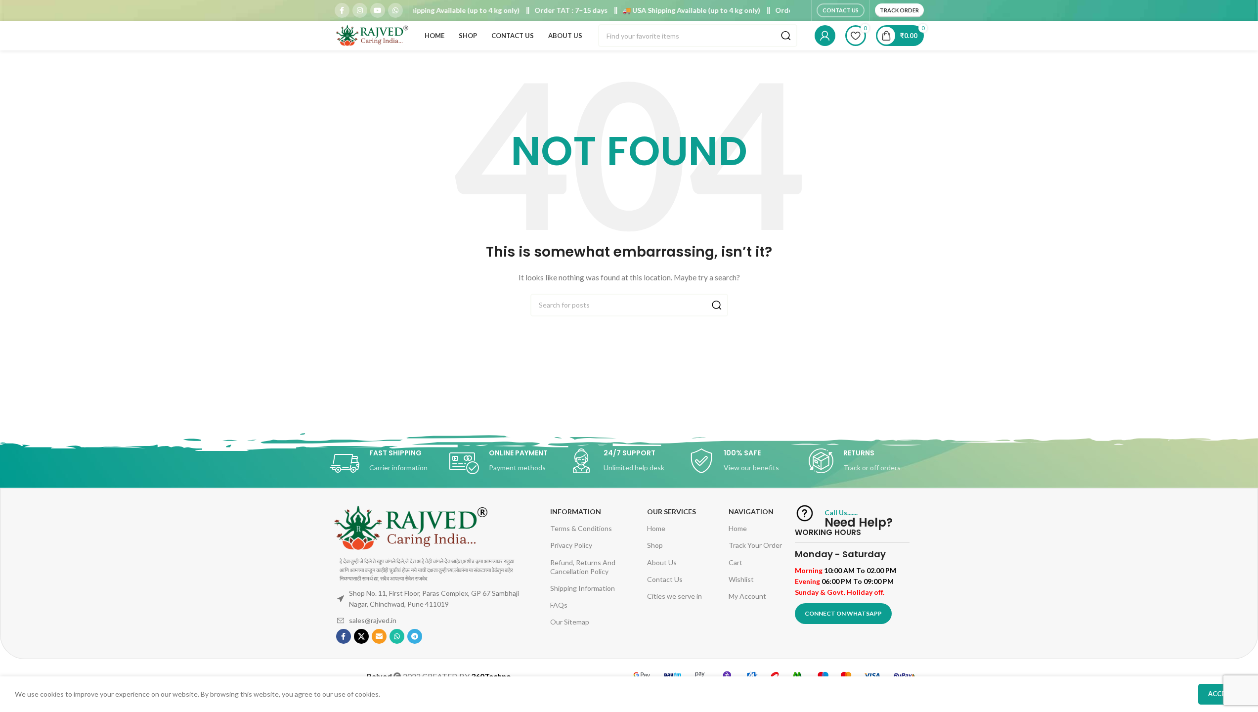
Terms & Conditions (581, 528)
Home (656, 528)
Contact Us (841, 10)
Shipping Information (582, 588)
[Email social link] (379, 636)
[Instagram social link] (359, 10)
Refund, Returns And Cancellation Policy (582, 567)
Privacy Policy (571, 545)
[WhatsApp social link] (395, 10)
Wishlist (741, 579)
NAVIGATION (751, 511)
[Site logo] (372, 35)
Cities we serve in (674, 596)
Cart (735, 562)
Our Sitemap (569, 622)
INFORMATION (575, 511)
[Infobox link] (389, 463)
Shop (655, 545)
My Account (747, 596)
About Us (662, 562)
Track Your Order (755, 545)
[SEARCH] (786, 35)
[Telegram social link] (414, 636)
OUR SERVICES (671, 511)
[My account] (825, 35)
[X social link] (361, 636)
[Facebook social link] (342, 10)
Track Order (899, 10)
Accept (1220, 694)
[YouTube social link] (377, 10)
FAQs (558, 605)
